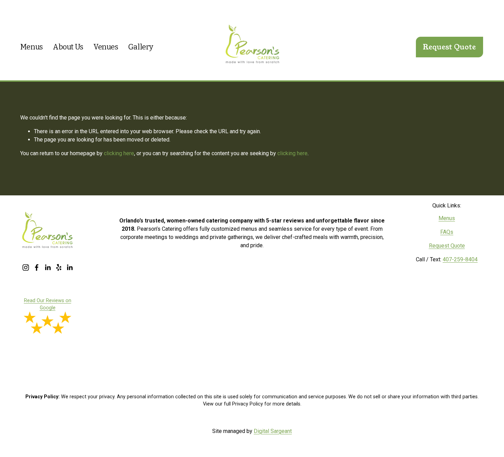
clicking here (119, 153)
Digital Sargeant (273, 431)
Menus (31, 47)
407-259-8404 (460, 259)
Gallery (140, 47)
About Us (68, 47)
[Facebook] (36, 267)
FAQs (446, 232)
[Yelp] (58, 267)
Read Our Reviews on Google (47, 304)
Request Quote (449, 47)
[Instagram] (25, 267)
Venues (105, 47)
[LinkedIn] (47, 267)
